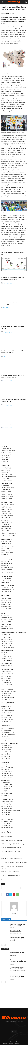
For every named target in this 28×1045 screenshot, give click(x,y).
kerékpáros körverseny (10, 883)
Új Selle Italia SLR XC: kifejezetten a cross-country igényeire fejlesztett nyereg (18, 961)
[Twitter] (10, 894)
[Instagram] (15, 1031)
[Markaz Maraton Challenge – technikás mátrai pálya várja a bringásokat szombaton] (5, 977)
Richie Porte (4, 887)
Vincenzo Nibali (17, 887)
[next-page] (5, 945)
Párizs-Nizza (21, 885)
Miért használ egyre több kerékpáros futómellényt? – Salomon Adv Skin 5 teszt (16, 932)
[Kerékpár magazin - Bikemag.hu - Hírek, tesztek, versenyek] (14, 1)
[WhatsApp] (17, 894)
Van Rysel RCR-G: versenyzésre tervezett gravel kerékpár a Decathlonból (17, 954)
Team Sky (10, 887)
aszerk (7, 13)
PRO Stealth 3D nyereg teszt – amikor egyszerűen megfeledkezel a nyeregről (18, 939)
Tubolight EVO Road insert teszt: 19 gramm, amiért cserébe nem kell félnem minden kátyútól (18, 924)
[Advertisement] (14, 996)
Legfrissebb (5, 948)
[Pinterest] (14, 894)
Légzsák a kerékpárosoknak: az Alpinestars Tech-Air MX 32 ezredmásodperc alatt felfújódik (17, 969)
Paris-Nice (15, 885)
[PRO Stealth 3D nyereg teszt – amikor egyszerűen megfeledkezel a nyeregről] (5, 939)
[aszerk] (2, 13)
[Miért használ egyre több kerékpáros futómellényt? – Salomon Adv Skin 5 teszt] (5, 932)
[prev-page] (2, 945)
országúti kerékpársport (7, 885)
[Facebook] (7, 894)
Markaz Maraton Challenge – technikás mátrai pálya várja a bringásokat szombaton (17, 976)
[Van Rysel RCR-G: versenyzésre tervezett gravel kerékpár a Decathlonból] (5, 954)
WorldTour (23, 887)
